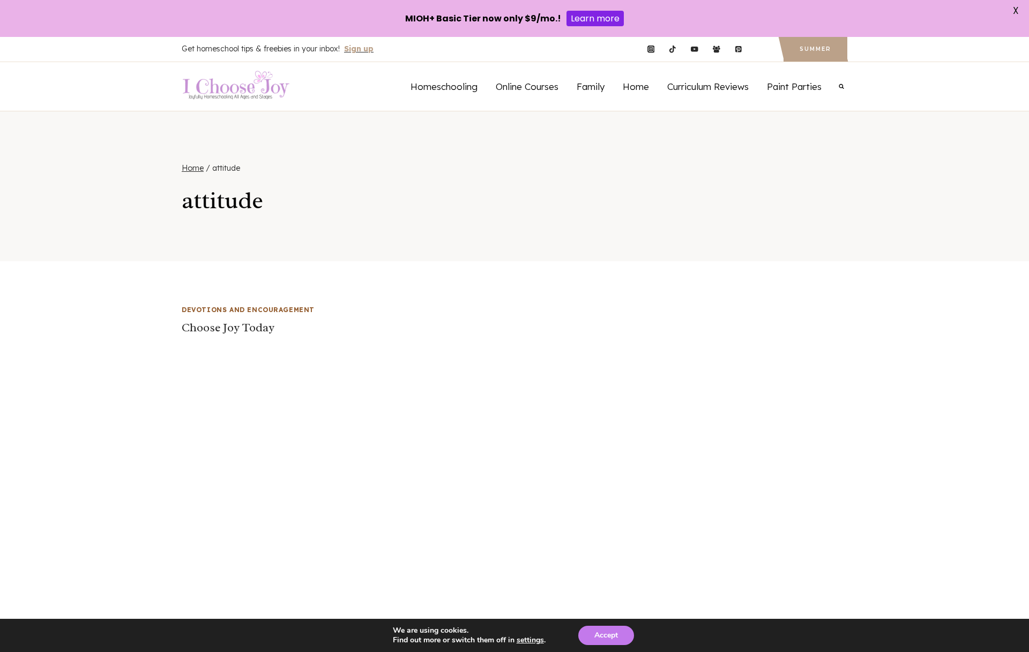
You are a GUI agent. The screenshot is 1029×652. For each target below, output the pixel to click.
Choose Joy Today (228, 327)
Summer (815, 49)
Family (591, 86)
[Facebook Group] (716, 49)
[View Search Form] (841, 86)
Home (636, 86)
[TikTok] (673, 49)
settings (530, 640)
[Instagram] (651, 49)
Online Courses (527, 86)
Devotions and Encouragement (248, 310)
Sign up (359, 49)
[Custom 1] (760, 49)
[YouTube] (694, 49)
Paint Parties (794, 86)
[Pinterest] (738, 49)
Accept (606, 635)
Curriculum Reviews (708, 86)
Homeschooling (444, 86)
